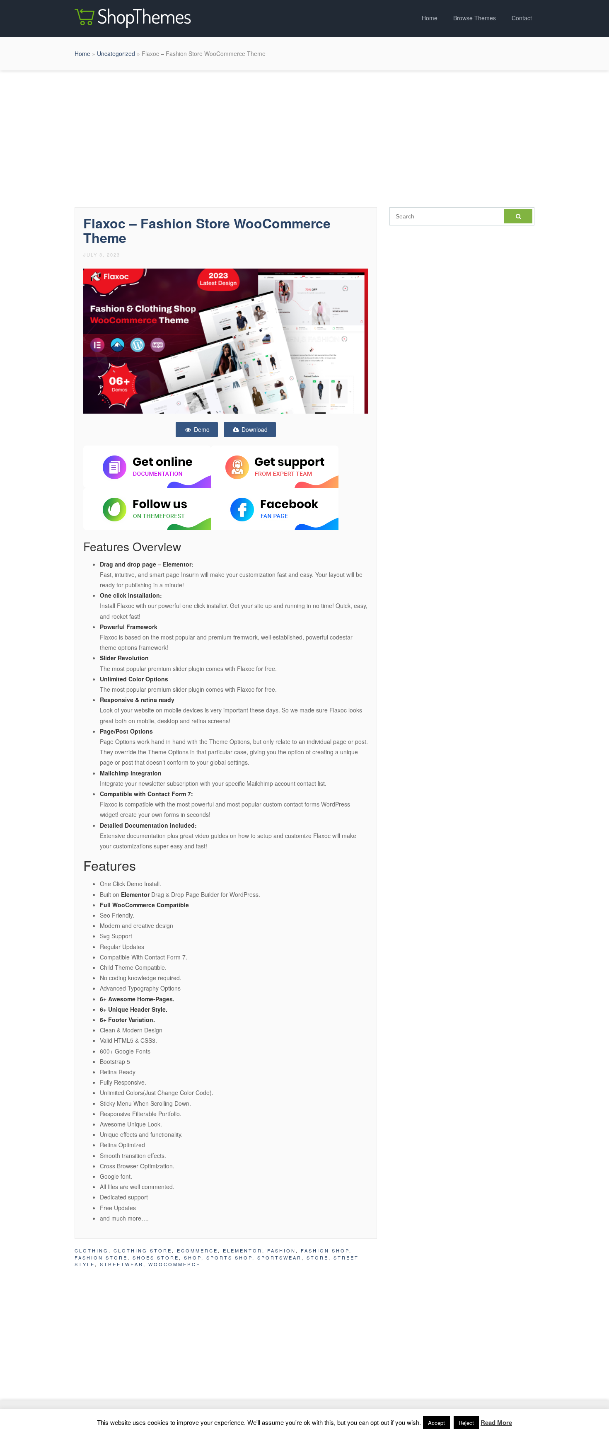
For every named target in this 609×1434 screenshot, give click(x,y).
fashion (281, 1250)
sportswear (279, 1257)
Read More (496, 1422)
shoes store (156, 1257)
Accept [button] (436, 1423)
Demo (201, 429)
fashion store (101, 1257)
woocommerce (174, 1264)
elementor (242, 1250)
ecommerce (197, 1250)
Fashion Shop (325, 1250)
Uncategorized (116, 53)
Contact (522, 18)
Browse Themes (474, 18)
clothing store (143, 1250)
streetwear (121, 1264)
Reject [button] (466, 1423)
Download (254, 429)
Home (429, 18)
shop (192, 1257)
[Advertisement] (304, 137)
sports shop (229, 1257)
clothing (92, 1250)
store (318, 1257)
